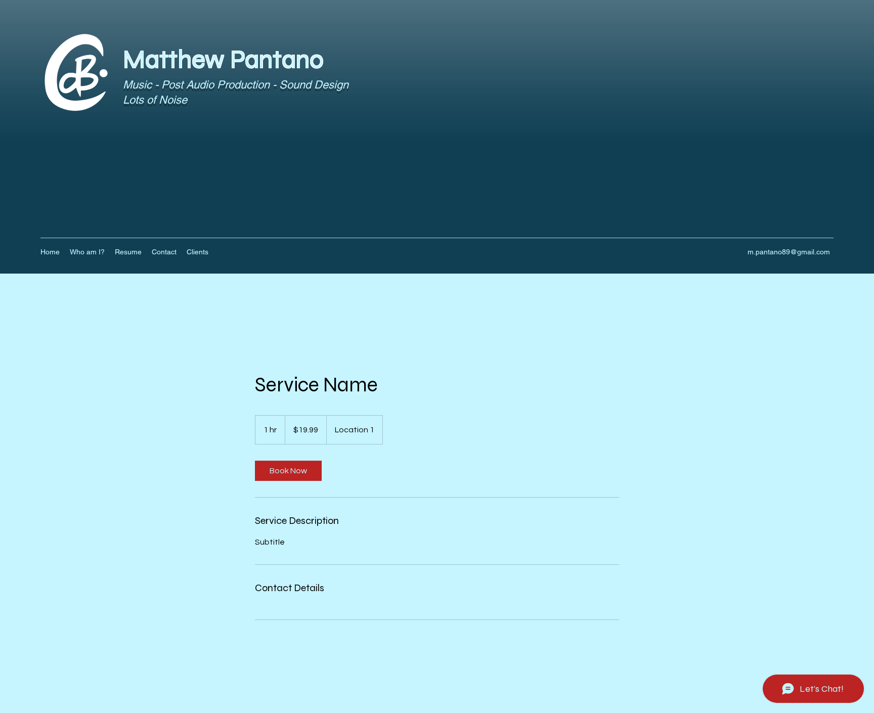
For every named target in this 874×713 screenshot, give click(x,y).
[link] (288, 471)
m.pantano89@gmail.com (789, 252)
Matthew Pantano (223, 59)
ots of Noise (158, 100)
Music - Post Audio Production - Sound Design (237, 84)
